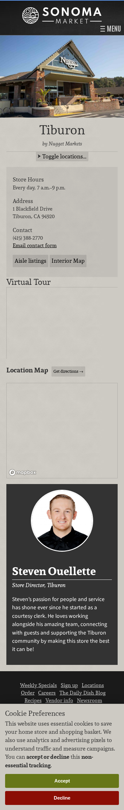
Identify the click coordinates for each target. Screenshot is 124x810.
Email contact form (35, 245)
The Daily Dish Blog (82, 693)
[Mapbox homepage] (23, 472)
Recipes (33, 700)
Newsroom (89, 700)
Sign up (69, 685)
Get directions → (68, 371)
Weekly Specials (38, 685)
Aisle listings (30, 260)
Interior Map (68, 260)
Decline (62, 798)
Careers (47, 693)
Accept (62, 780)
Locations (93, 685)
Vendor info (59, 700)
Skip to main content (30, 5)
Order (28, 693)
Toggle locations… (64, 156)
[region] (62, 431)
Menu (113, 29)
